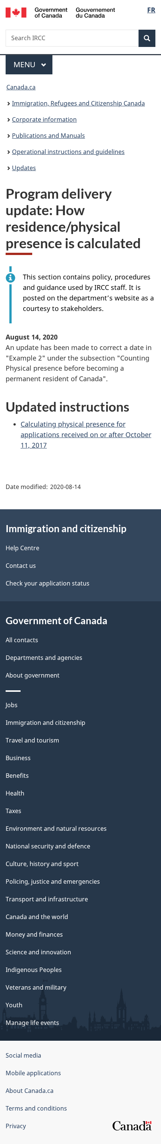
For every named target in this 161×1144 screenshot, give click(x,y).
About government (33, 675)
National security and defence (48, 846)
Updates (24, 168)
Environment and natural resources (56, 828)
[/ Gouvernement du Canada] (60, 12)
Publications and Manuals (48, 135)
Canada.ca (21, 87)
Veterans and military (36, 987)
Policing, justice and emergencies (53, 881)
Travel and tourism (32, 740)
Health (15, 793)
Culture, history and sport (42, 864)
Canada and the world (37, 917)
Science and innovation (38, 952)
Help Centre (22, 548)
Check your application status (47, 583)
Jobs (12, 705)
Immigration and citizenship (45, 722)
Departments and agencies (44, 657)
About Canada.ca (30, 1091)
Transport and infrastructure (47, 899)
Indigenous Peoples (34, 970)
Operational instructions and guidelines (68, 152)
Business (18, 758)
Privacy (16, 1126)
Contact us (21, 565)
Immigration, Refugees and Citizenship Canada (78, 103)
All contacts (22, 640)
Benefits (17, 775)
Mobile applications (33, 1073)
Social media (23, 1055)
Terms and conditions (36, 1108)
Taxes (13, 811)
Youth (14, 1005)
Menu (25, 64)
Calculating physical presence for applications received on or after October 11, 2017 (86, 435)
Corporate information (44, 119)
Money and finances (34, 934)
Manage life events (32, 1023)
